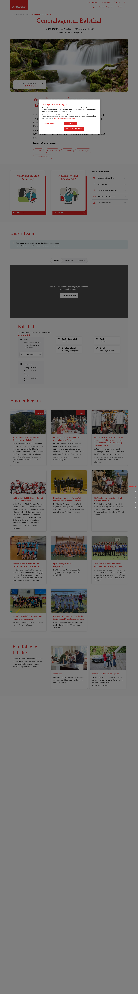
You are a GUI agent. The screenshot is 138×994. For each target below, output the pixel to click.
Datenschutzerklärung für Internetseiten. (64, 118)
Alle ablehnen (70, 123)
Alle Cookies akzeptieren (74, 129)
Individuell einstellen (49, 123)
